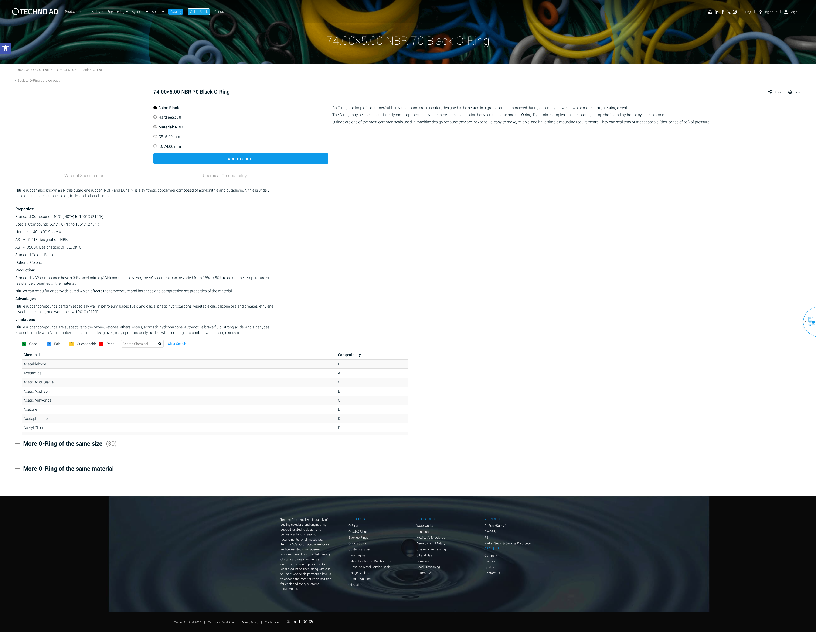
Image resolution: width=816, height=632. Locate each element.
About (156, 11)
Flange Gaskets (359, 573)
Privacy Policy (249, 622)
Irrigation (422, 531)
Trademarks (272, 622)
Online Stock (199, 11)
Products (71, 11)
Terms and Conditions (221, 622)
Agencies (138, 11)
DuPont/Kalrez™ (495, 525)
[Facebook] (723, 12)
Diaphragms (356, 555)
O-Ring (43, 70)
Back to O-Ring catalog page (38, 80)
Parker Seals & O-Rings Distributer (508, 543)
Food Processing (428, 567)
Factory (489, 561)
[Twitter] (729, 12)
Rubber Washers (360, 579)
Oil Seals (354, 584)
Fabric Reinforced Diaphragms (369, 561)
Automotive (424, 573)
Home (19, 70)
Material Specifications (85, 175)
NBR (54, 70)
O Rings (353, 525)
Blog (748, 12)
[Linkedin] (716, 12)
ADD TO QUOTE (241, 158)
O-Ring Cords (357, 543)
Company (491, 555)
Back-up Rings (358, 537)
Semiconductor (427, 561)
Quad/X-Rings (358, 531)
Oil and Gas (424, 555)
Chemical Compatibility (225, 175)
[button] (810, 322)
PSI (486, 537)
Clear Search (177, 344)
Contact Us (222, 11)
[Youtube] (710, 12)
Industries (93, 11)
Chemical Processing (431, 549)
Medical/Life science (430, 537)
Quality (489, 567)
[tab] (85, 175)
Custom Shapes (359, 549)
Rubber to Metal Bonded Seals (369, 567)
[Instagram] (735, 12)
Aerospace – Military (430, 543)
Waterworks (424, 525)
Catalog (175, 11)
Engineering (116, 11)
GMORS (490, 531)
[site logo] (36, 11)
